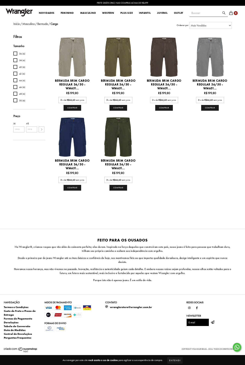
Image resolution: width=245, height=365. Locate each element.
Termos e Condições (16, 307)
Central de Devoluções (18, 334)
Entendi (175, 360)
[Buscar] (224, 13)
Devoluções (11, 322)
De (14, 123)
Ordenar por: (183, 25)
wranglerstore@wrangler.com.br (131, 307)
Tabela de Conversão (17, 326)
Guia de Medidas (14, 330)
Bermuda (42, 24)
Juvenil (162, 13)
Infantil (145, 13)
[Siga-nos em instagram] (189, 308)
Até (27, 123)
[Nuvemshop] (20, 351)
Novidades (46, 13)
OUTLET (178, 13)
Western (108, 13)
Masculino (88, 13)
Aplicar (41, 129)
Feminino (67, 13)
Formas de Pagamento (18, 318)
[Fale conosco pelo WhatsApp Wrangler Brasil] (237, 347)
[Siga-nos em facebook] (197, 308)
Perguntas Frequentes (17, 337)
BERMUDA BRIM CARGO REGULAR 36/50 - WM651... (72, 84)
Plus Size (126, 13)
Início (16, 24)
